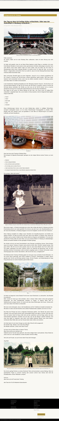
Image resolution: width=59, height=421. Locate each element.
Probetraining (14, 400)
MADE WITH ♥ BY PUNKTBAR (15, 419)
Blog (12, 25)
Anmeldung (13, 402)
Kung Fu (35, 402)
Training (35, 408)
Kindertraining (37, 405)
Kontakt (12, 403)
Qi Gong (35, 403)
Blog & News (36, 410)
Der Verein (36, 407)
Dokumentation (40, 416)
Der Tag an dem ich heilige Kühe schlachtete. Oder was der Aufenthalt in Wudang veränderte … (27, 22)
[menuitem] (36, 4)
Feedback (39, 418)
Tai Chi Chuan (37, 400)
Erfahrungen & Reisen (18, 25)
